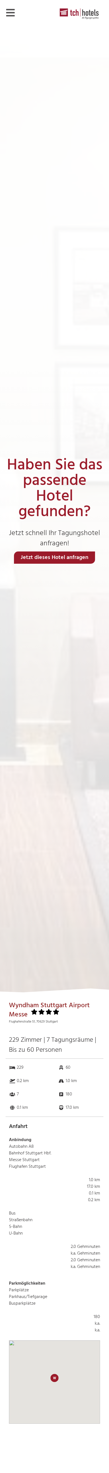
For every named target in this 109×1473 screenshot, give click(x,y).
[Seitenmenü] (10, 13)
